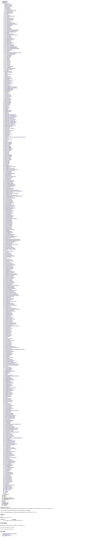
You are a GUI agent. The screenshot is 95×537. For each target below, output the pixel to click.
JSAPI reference (6, 3)
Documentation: (6, 503)
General (5, 496)
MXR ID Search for (10, 533)
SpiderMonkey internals (8, 497)
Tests (4, 500)
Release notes (6, 502)
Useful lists (5, 504)
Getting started (6, 499)
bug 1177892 (5, 535)
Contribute (5, 505)
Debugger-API (6, 494)
